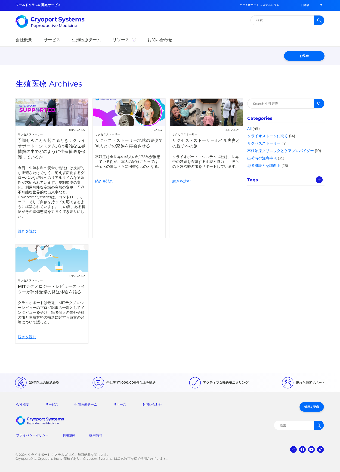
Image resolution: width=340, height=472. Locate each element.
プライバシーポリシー (32, 435)
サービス (51, 404)
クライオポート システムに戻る (259, 4)
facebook (302, 449)
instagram (293, 449)
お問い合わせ (152, 404)
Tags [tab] (252, 180)
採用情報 (95, 435)
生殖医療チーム (85, 404)
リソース (119, 404)
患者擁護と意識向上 (264, 165)
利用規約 (68, 435)
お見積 (304, 56)
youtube (311, 449)
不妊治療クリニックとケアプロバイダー (280, 151)
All (249, 128)
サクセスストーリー (264, 143)
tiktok (320, 449)
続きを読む (51, 168)
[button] (305, 5)
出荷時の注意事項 (262, 158)
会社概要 (22, 404)
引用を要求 (311, 407)
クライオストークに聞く (267, 136)
